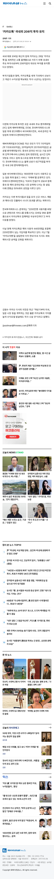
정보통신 (9, 27)
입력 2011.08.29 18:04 (21, 41)
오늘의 (11, 727)
